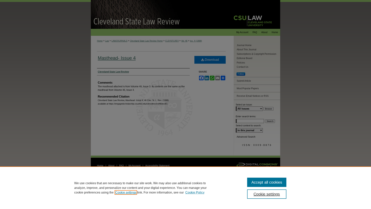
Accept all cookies (266, 182)
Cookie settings (125, 192)
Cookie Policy (194, 192)
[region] (185, 187)
